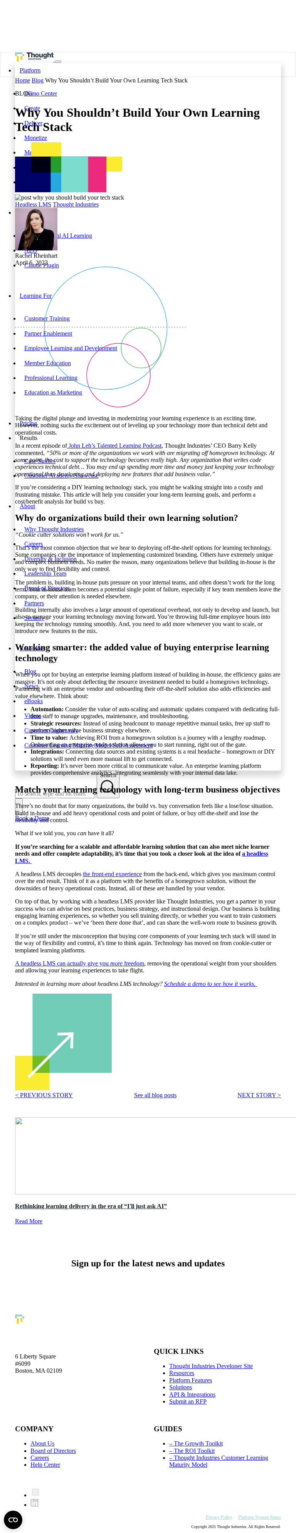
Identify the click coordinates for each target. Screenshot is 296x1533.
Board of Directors (53, 1450)
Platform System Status (259, 1517)
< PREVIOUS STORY (44, 1095)
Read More (28, 1221)
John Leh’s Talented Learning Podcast (114, 445)
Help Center (45, 1464)
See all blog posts (155, 1095)
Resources (181, 1373)
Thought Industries (76, 204)
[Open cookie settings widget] (13, 1520)
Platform (30, 70)
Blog (38, 80)
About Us (42, 1443)
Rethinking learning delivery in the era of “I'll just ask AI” (91, 1206)
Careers (39, 1457)
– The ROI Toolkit (192, 1450)
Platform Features (190, 1380)
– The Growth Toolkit (196, 1443)
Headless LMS (33, 204)
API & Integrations (192, 1394)
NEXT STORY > (259, 1095)
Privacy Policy (219, 1517)
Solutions (180, 1387)
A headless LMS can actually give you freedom (79, 963)
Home (22, 80)
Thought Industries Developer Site (211, 1366)
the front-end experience (112, 874)
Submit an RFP (188, 1401)
